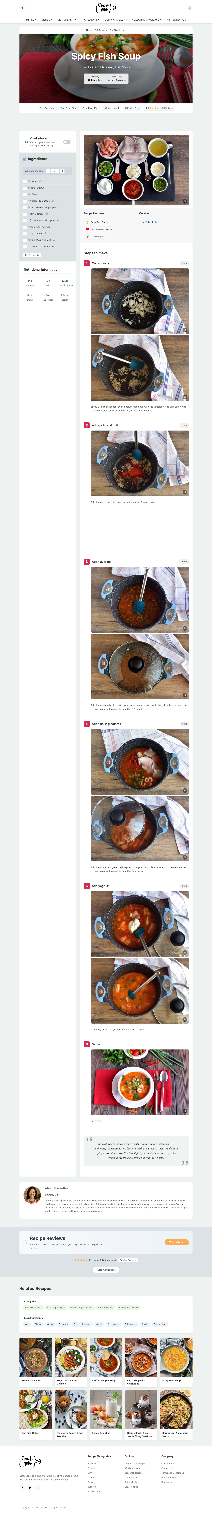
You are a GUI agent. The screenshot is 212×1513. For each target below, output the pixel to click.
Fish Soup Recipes (56, 1307)
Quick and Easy (115, 19)
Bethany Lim (95, 80)
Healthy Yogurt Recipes (81, 1307)
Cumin (145, 1324)
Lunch (91, 1477)
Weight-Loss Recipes (135, 1463)
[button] (190, 8)
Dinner (91, 1472)
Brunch (91, 1468)
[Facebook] (37, 1488)
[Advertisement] (106, 122)
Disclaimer (166, 1482)
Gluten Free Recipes (99, 222)
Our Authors (167, 1463)
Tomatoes (63, 1324)
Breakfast (92, 1463)
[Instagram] (22, 1488)
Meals (30, 19)
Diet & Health (66, 19)
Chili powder (130, 1324)
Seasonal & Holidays (145, 19)
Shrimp (38, 1324)
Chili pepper (113, 1324)
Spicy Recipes (97, 236)
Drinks (91, 1482)
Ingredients (89, 19)
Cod (27, 1324)
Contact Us (167, 1468)
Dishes (45, 19)
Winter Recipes (176, 19)
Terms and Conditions (172, 1472)
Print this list (33, 255)
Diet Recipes (130, 1477)
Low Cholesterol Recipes (101, 229)
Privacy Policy (168, 1477)
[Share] (22, 8)
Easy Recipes (131, 1486)
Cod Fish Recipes (33, 1307)
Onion (50, 1324)
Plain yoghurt (160, 1324)
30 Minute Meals (132, 1468)
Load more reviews (107, 1270)
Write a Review (177, 1242)
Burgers (92, 1486)
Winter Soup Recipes (128, 1307)
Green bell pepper (82, 1324)
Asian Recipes (150, 222)
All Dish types (95, 1491)
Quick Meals (130, 1482)
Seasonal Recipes (133, 1472)
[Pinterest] (30, 1488)
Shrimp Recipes (105, 1307)
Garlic (99, 1324)
